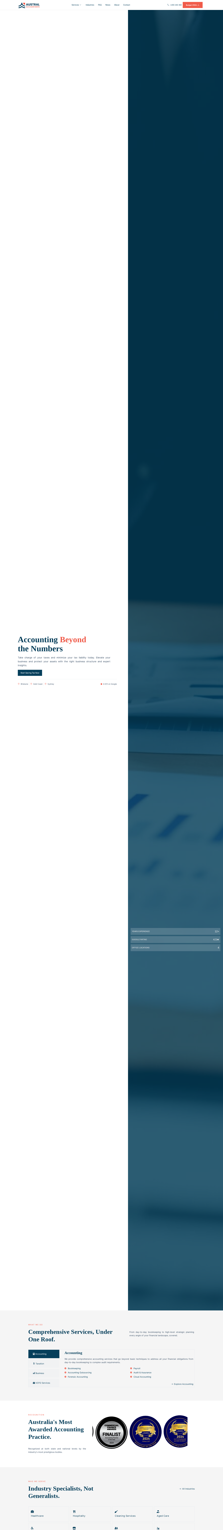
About (116, 5)
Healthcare (37, 1515)
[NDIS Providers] (32, 1528)
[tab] (43, 1354)
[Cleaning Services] (116, 1511)
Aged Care (163, 1515)
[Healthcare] (32, 1511)
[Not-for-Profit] (116, 1528)
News (107, 5)
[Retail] (74, 1528)
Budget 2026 (191, 5)
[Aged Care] (158, 1511)
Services (75, 5)
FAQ (100, 5)
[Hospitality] (74, 1511)
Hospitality (79, 1515)
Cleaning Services (125, 1515)
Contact (126, 5)
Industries (90, 5)
